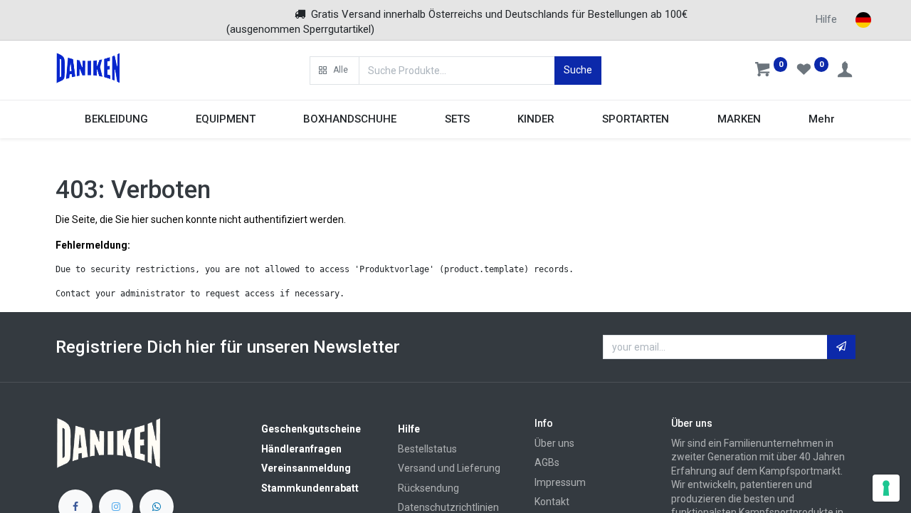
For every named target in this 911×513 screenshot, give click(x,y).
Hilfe (826, 19)
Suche (578, 70)
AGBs (547, 462)
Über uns (554, 443)
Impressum (560, 482)
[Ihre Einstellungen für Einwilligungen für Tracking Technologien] (886, 488)
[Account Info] (846, 71)
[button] (334, 70)
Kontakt (552, 501)
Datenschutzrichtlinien (448, 507)
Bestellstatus (427, 449)
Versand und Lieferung (449, 468)
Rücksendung (428, 488)
